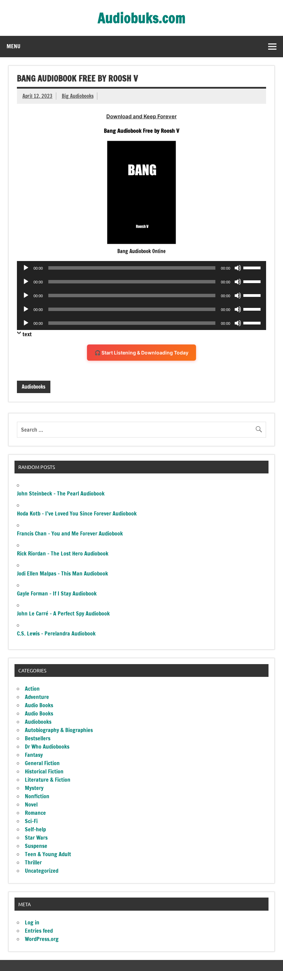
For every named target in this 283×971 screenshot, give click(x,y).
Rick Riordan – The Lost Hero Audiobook (62, 553)
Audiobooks (33, 386)
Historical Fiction (44, 771)
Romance (35, 813)
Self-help (35, 829)
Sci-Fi (31, 821)
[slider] (253, 267)
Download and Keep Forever (141, 116)
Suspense (36, 846)
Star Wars (36, 837)
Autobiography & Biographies (59, 730)
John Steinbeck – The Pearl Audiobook (61, 493)
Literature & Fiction (47, 779)
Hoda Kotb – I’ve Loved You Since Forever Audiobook (77, 513)
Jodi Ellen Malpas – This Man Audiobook (62, 573)
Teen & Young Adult (48, 854)
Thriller (33, 862)
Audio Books (39, 705)
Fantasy (34, 755)
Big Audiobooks (78, 96)
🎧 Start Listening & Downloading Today (141, 353)
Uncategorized (41, 870)
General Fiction (42, 763)
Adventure (37, 697)
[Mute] (237, 267)
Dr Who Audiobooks (47, 746)
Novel (31, 804)
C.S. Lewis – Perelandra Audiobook (56, 633)
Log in (32, 922)
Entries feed (39, 930)
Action (32, 688)
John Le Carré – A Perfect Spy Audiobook (63, 613)
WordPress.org (42, 939)
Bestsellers (37, 738)
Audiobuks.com (141, 18)
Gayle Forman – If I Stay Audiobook (57, 593)
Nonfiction (37, 796)
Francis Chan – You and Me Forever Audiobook (70, 533)
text (27, 334)
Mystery (34, 788)
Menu (13, 46)
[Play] (25, 267)
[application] (141, 268)
